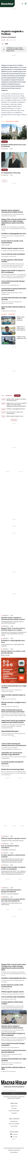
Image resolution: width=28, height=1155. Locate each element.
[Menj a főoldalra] (7, 4)
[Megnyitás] (25, 3)
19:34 (3, 412)
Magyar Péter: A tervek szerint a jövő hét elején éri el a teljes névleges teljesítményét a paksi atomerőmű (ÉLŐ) (21, 331)
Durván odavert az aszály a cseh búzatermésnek (15, 412)
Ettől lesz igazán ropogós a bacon (15, 416)
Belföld (6, 332)
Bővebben (14, 420)
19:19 (3, 416)
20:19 (3, 399)
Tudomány (6, 323)
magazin (4, 180)
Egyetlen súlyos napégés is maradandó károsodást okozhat (22, 319)
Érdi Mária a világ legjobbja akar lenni (21, 337)
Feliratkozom (14, 1093)
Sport (5, 342)
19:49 (3, 409)
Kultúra (4, 141)
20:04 (3, 403)
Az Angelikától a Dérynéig (10, 173)
